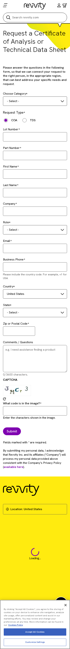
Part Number (11, 148)
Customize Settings (35, 642)
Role (6, 222)
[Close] (65, 605)
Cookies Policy (15, 625)
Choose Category (14, 94)
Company (9, 204)
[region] (35, 624)
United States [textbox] (15, 294)
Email (6, 241)
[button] (59, 5)
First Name (10, 166)
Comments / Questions (18, 342)
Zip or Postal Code (15, 324)
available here (13, 467)
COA (14, 120)
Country (8, 286)
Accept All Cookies (34, 632)
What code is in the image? (21, 403)
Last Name (10, 185)
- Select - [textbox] (13, 101)
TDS (33, 120)
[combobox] (35, 101)
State (6, 305)
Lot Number (10, 129)
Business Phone (13, 259)
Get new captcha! (4, 398)
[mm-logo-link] (35, 6)
